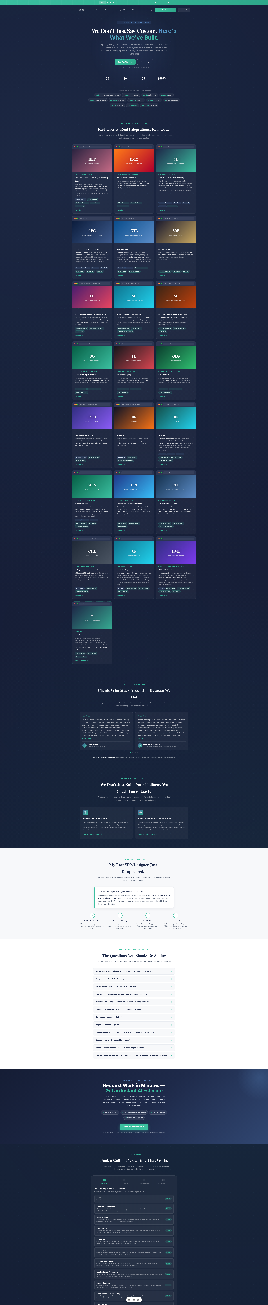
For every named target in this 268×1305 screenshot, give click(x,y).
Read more (142, 739)
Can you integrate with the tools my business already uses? (119, 982)
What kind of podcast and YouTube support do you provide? (120, 1050)
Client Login (145, 62)
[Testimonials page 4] (135, 755)
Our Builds (99, 10)
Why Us (126, 10)
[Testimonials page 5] (137, 755)
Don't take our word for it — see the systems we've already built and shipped (134, 3)
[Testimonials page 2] (132, 755)
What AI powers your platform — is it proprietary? (116, 989)
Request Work (142, 10)
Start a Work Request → (165, 10)
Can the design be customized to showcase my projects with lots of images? (126, 1035)
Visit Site (78, 210)
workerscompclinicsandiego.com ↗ (99, 749)
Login (151, 10)
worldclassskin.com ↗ (150, 749)
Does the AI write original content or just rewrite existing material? (122, 1005)
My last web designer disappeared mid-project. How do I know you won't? (125, 974)
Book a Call (184, 10)
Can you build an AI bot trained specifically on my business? (120, 1012)
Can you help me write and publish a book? (113, 1043)
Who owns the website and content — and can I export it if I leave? (122, 997)
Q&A (132, 10)
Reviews (108, 10)
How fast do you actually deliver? (109, 1020)
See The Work (123, 62)
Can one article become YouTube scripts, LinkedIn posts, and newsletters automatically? (131, 1058)
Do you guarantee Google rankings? (110, 1027)
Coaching (117, 10)
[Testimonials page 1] (130, 755)
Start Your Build (80, 660)
